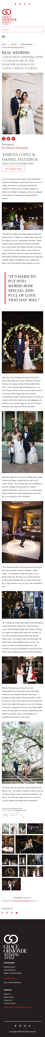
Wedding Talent (9, 967)
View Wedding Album (13, 169)
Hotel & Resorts (9, 970)
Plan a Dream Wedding (12, 982)
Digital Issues (9, 997)
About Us (7, 994)
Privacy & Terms (10, 1003)
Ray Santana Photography (20, 900)
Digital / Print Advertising (13, 973)
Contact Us (8, 1000)
